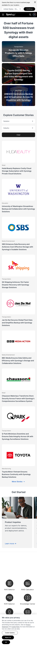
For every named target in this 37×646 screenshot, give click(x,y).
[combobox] (12, 9)
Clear (18, 135)
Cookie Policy (15, 627)
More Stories (17, 482)
